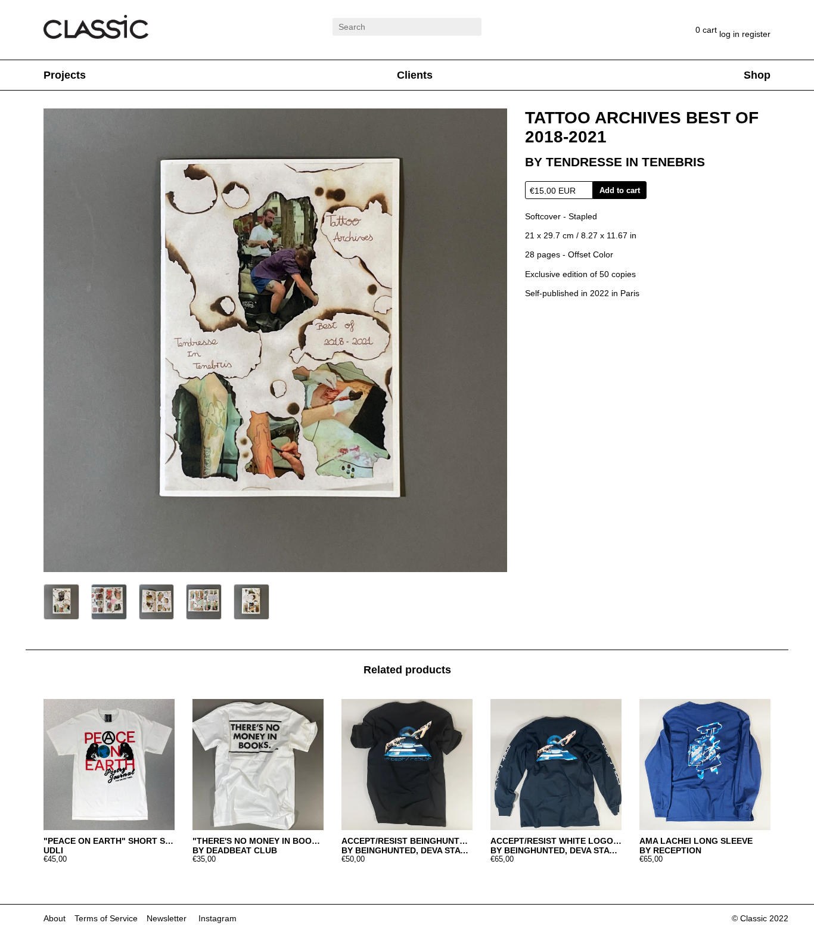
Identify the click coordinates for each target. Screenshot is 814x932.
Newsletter (167, 918)
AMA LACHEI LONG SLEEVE (696, 841)
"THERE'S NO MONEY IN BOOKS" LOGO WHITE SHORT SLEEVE (258, 841)
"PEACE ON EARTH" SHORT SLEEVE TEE (109, 841)
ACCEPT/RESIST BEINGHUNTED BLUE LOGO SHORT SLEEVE (407, 841)
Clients (415, 75)
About (55, 918)
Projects (65, 75)
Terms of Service (106, 918)
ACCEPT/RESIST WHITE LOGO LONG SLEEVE (556, 841)
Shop (757, 75)
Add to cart (619, 190)
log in (730, 34)
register (756, 34)
